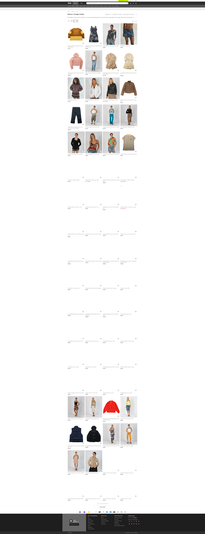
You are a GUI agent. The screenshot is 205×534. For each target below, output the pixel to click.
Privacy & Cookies (127, 532)
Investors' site (103, 522)
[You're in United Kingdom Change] (136, 1)
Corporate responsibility (105, 520)
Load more (102, 507)
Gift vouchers (117, 519)
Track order (89, 519)
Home (69, 11)
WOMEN (75, 3)
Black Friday (116, 522)
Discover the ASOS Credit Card (119, 525)
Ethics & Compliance (91, 528)
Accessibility (135, 532)
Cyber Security (103, 524)
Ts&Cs (132, 532)
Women (72, 11)
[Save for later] (83, 43)
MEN (82, 3)
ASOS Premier (90, 522)
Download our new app (123, 0)
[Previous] (104, 14)
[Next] (136, 14)
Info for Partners (117, 524)
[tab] (69, 6)
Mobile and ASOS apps (118, 517)
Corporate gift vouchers (118, 520)
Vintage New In (108, 14)
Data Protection (90, 527)
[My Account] (130, 3)
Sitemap (89, 525)
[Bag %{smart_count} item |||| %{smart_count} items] (136, 3)
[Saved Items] (133, 3)
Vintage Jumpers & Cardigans (128, 14)
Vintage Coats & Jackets (117, 14)
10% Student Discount (91, 524)
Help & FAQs (131, 0)
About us (102, 517)
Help (88, 517)
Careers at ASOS (103, 519)
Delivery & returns (90, 520)
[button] (129, 521)
